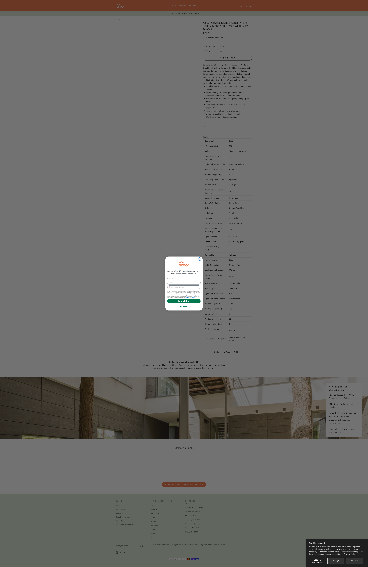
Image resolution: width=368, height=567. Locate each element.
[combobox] (170, 287)
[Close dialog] (200, 259)
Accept (336, 560)
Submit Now (184, 301)
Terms (193, 297)
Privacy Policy (350, 554)
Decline (354, 560)
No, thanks (184, 306)
